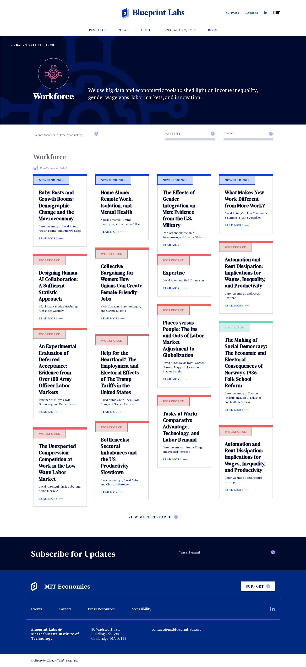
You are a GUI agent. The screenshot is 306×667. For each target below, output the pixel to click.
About (146, 30)
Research (98, 30)
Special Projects (180, 30)
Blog (212, 30)
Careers (65, 609)
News (124, 30)
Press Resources (101, 609)
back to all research (35, 45)
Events (36, 609)
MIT (276, 12)
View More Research (150, 517)
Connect (252, 13)
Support (233, 13)
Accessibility (141, 609)
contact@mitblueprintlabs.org (177, 629)
